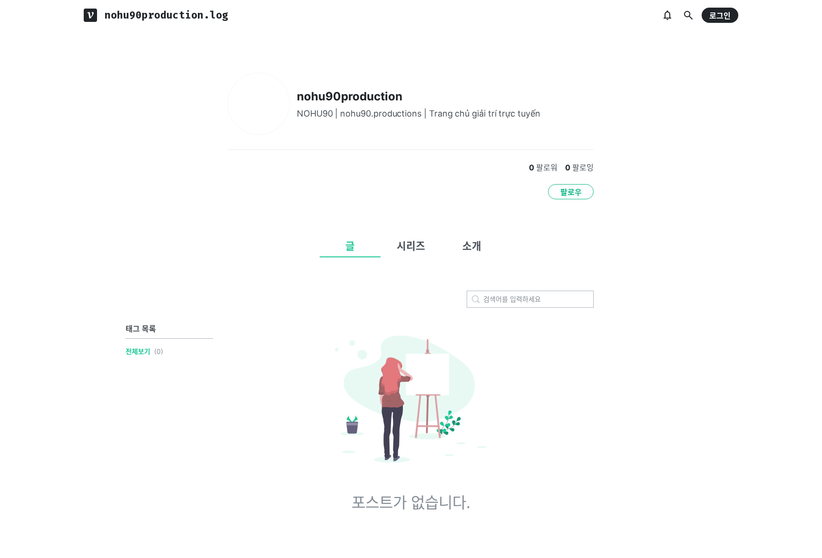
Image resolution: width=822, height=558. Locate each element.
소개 (471, 246)
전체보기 (138, 351)
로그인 (720, 15)
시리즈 (411, 246)
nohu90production (349, 96)
